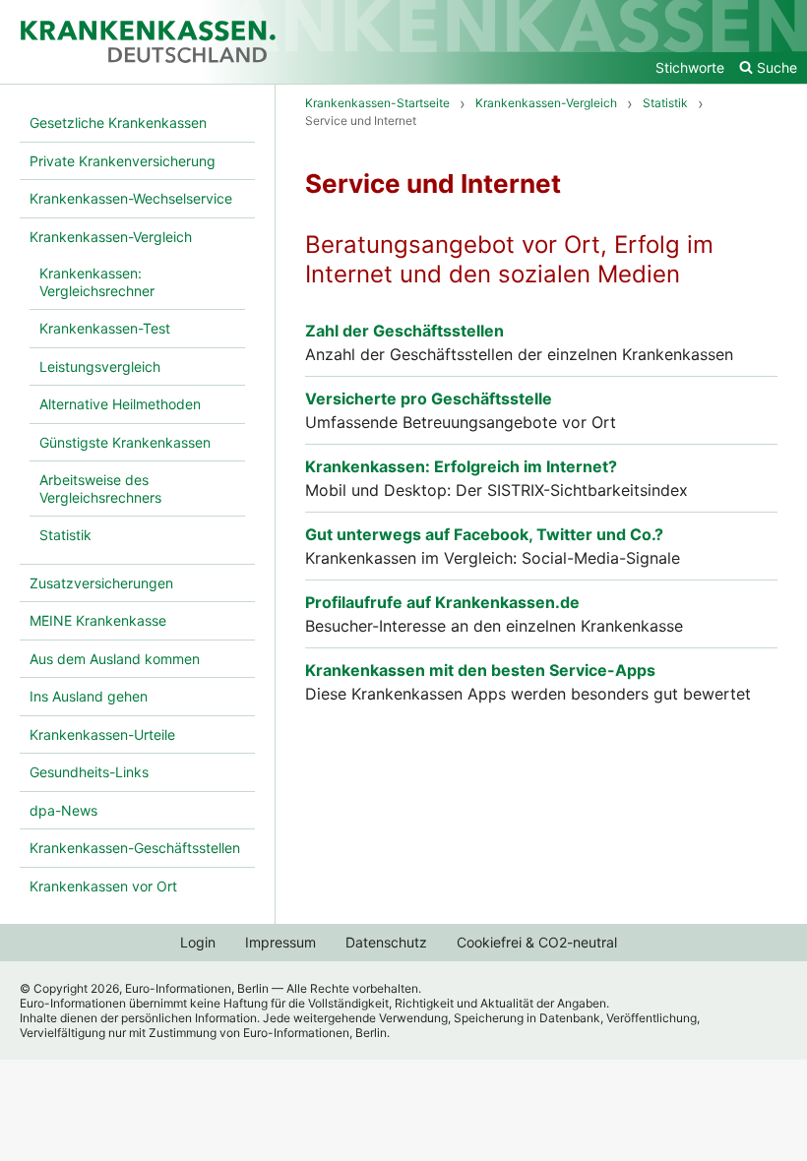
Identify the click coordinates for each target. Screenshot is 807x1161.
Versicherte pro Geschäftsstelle (428, 398)
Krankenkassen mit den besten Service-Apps (480, 670)
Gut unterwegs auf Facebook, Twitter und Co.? (484, 534)
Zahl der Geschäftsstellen (404, 330)
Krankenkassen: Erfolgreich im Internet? (461, 466)
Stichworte (689, 67)
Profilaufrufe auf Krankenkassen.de (442, 602)
